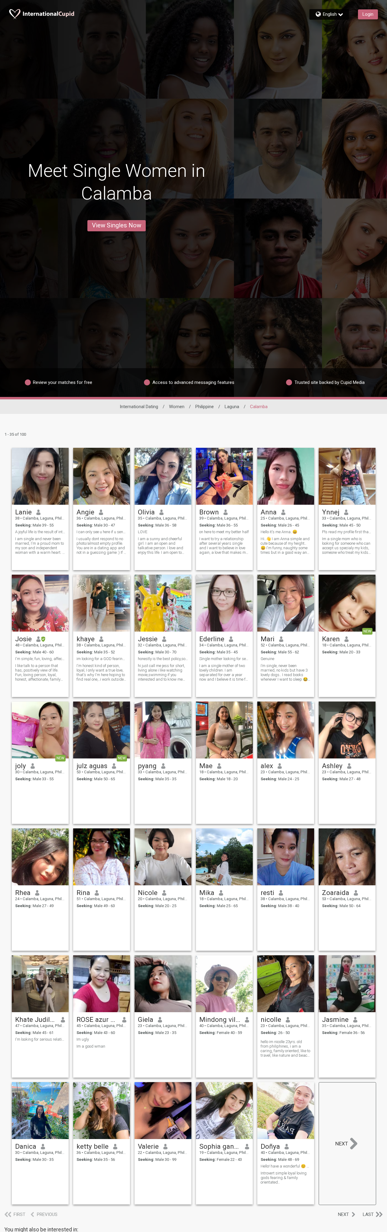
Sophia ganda (220, 1146)
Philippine (204, 406)
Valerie (148, 1146)
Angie (85, 512)
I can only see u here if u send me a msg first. (101, 532)
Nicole (148, 893)
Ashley (332, 766)
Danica (25, 1146)
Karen (331, 639)
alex (267, 766)
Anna (269, 512)
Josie (23, 639)
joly (20, 766)
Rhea (23, 893)
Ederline (211, 639)
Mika (206, 893)
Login (368, 14)
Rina (83, 893)
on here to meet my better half (224, 532)
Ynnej (331, 512)
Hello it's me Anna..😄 (279, 532)
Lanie (23, 512)
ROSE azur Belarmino (97, 1019)
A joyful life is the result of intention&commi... (40, 532)
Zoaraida (335, 893)
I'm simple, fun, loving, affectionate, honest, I (40, 658)
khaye (85, 639)
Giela (145, 1019)
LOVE (142, 532)
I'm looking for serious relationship (40, 1039)
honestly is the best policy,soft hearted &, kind (163, 658)
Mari (268, 639)
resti (267, 893)
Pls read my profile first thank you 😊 (347, 532)
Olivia (146, 512)
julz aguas (91, 766)
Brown (209, 512)
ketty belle (92, 1146)
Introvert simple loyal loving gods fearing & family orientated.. (284, 1177)
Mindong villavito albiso (220, 1019)
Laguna (232, 406)
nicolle (271, 1019)
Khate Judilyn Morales (36, 1019)
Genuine (267, 658)
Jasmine (335, 1019)
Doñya (270, 1146)
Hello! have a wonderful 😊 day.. (286, 1166)
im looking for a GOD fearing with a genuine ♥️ (101, 658)
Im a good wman (90, 1046)
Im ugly (82, 1039)
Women (176, 406)
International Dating (139, 406)
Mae (206, 766)
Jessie (148, 639)
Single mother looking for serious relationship (224, 658)
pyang (147, 766)
